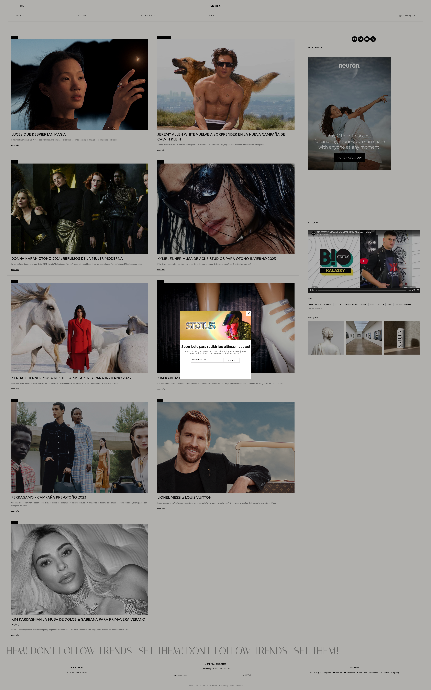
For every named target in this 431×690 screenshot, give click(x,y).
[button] (248, 313)
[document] (215, 345)
